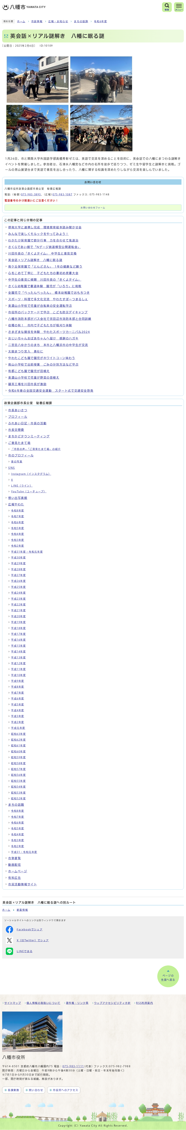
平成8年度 (17, 686)
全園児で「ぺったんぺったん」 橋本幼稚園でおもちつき (49, 292)
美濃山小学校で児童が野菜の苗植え (33, 377)
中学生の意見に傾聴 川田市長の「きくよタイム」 (44, 279)
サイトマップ (12, 1003)
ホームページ (17, 871)
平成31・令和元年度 (24, 852)
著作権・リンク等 (77, 1003)
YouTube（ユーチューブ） (28, 491)
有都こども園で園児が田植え (29, 371)
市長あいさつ (17, 410)
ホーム (21, 21)
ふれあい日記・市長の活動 (27, 423)
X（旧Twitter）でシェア (33, 940)
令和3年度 (17, 540)
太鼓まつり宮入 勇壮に (25, 351)
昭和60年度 (18, 751)
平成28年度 (18, 569)
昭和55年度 (18, 781)
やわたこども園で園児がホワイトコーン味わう (41, 358)
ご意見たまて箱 (19, 442)
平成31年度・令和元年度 (27, 551)
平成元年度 (18, 728)
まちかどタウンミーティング (29, 436)
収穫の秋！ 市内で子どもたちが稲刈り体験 (40, 325)
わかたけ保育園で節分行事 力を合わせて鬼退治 (43, 240)
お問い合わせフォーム (93, 208)
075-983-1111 (73, 1066)
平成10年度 (18, 675)
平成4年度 (17, 710)
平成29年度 (18, 563)
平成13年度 (18, 657)
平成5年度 (17, 704)
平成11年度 (18, 669)
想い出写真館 (17, 497)
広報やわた (16, 504)
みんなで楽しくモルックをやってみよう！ (38, 233)
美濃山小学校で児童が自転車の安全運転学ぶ (40, 305)
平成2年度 (17, 722)
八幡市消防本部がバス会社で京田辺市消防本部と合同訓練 (49, 318)
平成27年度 (18, 575)
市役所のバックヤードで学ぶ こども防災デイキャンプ (48, 312)
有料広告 (14, 877)
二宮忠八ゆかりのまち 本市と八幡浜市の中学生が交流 (48, 344)
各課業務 (13, 1090)
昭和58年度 (18, 763)
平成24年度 (18, 592)
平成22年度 (18, 604)
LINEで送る (25, 951)
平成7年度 (17, 692)
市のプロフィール (21, 455)
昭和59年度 (18, 757)
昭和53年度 (18, 792)
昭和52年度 (18, 798)
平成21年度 (18, 610)
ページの (168, 977)
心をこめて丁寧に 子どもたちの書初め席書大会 (43, 273)
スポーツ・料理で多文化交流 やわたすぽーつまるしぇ (48, 299)
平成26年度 (18, 581)
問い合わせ (36, 1090)
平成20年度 (18, 616)
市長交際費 (16, 429)
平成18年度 (18, 628)
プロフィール (17, 416)
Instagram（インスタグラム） (31, 474)
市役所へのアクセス (65, 1090)
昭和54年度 (18, 786)
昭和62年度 (18, 739)
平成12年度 (18, 663)
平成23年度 (18, 598)
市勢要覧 (14, 858)
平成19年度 (18, 622)
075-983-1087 (62, 194)
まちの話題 (81, 21)
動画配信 (14, 864)
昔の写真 (16, 461)
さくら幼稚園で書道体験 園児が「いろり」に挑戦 (45, 286)
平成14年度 (18, 651)
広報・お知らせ (58, 21)
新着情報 (22, 910)
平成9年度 (17, 681)
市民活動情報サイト (22, 884)
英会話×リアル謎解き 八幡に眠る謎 (35, 260)
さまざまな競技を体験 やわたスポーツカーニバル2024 (49, 331)
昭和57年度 (18, 769)
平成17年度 (18, 634)
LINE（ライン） (22, 485)
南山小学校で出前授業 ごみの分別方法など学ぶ (43, 364)
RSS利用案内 (144, 1003)
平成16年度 (18, 639)
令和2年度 (17, 545)
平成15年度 (18, 645)
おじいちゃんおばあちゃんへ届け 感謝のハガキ (43, 338)
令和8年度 (17, 510)
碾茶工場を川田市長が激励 (27, 384)
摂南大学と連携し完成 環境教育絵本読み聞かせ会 (45, 227)
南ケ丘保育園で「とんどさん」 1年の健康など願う (45, 266)
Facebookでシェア (30, 929)
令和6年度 (100, 21)
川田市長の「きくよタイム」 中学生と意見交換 (42, 253)
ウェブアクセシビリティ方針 (112, 1003)
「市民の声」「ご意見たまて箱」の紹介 (36, 449)
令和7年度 (17, 516)
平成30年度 (18, 557)
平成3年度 (17, 716)
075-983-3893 (31, 194)
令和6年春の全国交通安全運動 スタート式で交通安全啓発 (50, 390)
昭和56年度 (18, 775)
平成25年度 (18, 587)
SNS (11, 467)
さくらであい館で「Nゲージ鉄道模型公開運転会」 (44, 246)
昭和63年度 (18, 734)
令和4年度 (17, 534)
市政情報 (37, 21)
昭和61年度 (18, 745)
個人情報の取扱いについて (43, 1003)
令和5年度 (17, 528)
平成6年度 (17, 698)
